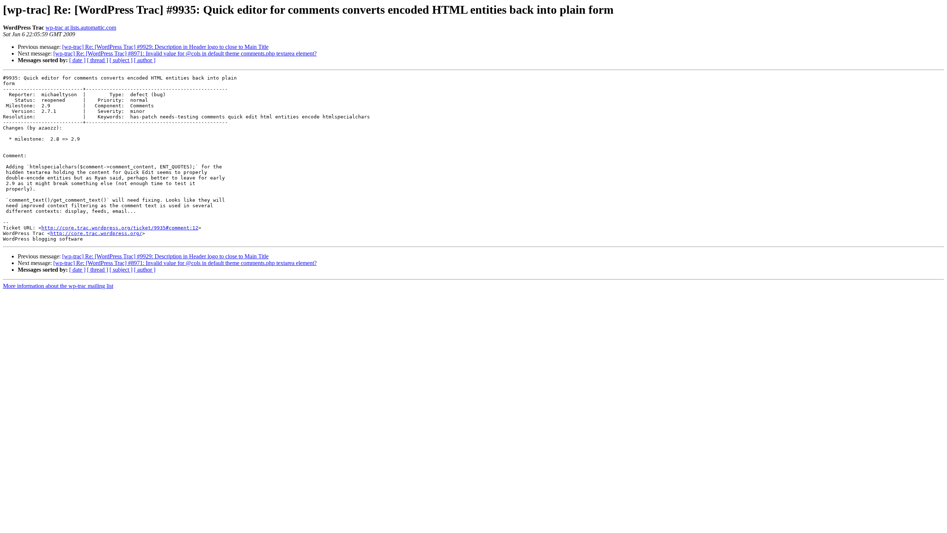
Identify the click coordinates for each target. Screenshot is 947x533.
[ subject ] (120, 60)
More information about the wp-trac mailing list (58, 286)
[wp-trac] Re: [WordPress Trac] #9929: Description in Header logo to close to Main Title (165, 47)
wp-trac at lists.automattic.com (81, 27)
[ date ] (77, 60)
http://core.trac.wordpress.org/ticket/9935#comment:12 (119, 228)
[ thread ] (97, 60)
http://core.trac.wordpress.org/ (96, 233)
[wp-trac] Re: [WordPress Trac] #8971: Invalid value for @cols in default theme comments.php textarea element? (185, 53)
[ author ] (144, 60)
